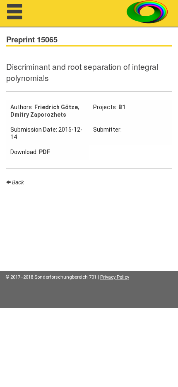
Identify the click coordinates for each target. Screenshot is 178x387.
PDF (44, 152)
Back (17, 182)
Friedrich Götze (56, 107)
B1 (121, 107)
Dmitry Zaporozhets (38, 114)
